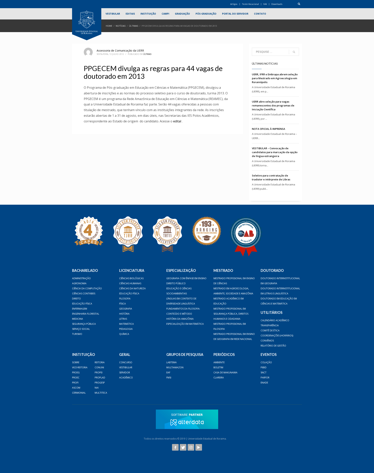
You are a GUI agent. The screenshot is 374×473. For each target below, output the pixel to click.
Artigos (233, 4)
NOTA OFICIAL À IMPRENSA (268, 129)
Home (109, 25)
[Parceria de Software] (187, 419)
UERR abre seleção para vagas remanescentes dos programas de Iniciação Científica (273, 105)
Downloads (276, 4)
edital (177, 121)
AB (228, 438)
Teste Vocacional (250, 4)
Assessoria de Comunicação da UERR (120, 50)
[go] (294, 52)
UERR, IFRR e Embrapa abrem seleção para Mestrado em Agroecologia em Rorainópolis (275, 78)
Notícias (120, 25)
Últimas (133, 25)
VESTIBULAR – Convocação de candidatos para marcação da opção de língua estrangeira (274, 152)
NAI (265, 4)
